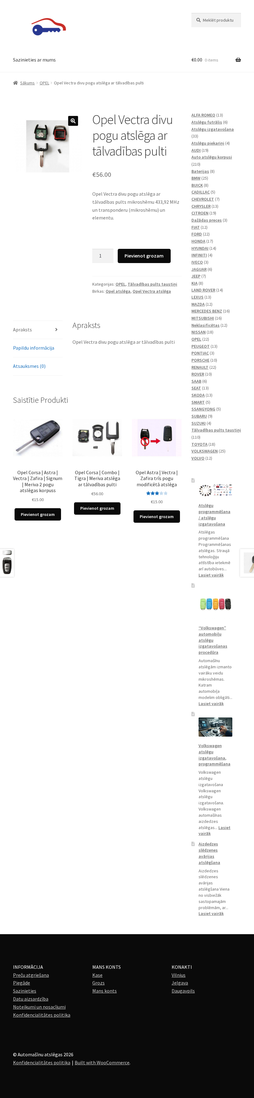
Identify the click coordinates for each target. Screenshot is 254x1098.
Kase (97, 975)
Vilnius (179, 975)
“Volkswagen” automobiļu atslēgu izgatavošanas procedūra (213, 640)
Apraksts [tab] (22, 329)
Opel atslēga (118, 291)
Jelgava (180, 983)
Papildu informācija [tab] (33, 348)
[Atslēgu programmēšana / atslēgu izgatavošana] (215, 490)
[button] (73, 121)
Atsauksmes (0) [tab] (29, 366)
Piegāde (21, 983)
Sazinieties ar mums (34, 60)
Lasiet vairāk (211, 575)
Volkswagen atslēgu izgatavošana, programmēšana (214, 755)
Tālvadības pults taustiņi (152, 284)
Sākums (27, 83)
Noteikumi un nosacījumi (39, 1007)
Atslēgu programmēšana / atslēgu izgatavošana (214, 514)
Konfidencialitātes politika (41, 1015)
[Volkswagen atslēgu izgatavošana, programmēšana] (215, 727)
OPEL (44, 83)
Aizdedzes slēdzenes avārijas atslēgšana (209, 853)
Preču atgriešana (31, 975)
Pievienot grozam (144, 256)
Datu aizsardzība (30, 999)
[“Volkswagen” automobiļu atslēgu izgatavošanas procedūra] (215, 604)
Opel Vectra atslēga (152, 291)
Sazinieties (24, 991)
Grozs (98, 983)
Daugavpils (183, 991)
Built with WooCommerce (102, 1062)
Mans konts (104, 991)
